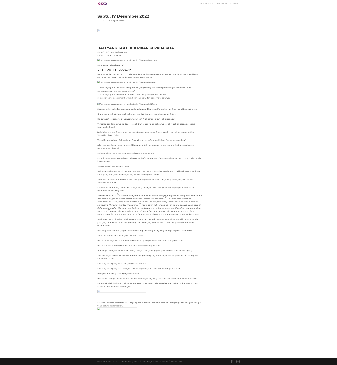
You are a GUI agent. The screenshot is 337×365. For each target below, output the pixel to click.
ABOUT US (222, 4)
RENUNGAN (205, 4)
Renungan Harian (116, 20)
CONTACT (235, 4)
